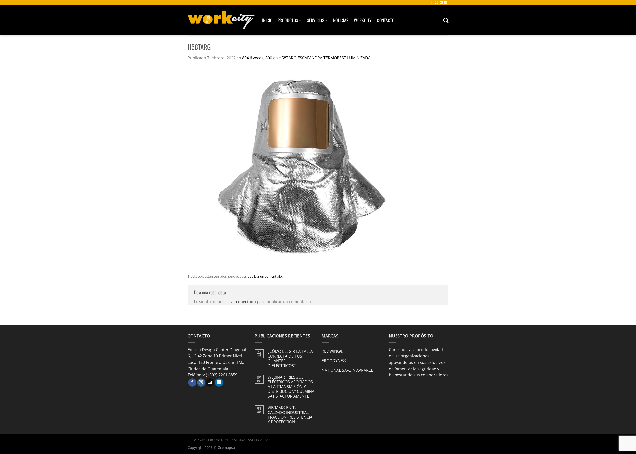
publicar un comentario (264, 276)
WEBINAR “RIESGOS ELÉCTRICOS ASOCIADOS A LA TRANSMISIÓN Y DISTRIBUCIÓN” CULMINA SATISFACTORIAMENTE (291, 387)
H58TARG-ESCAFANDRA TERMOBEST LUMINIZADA (325, 58)
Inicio (267, 20)
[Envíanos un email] (441, 2)
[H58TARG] (299, 166)
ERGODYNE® (334, 360)
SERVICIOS (315, 20)
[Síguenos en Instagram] (436, 2)
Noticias (341, 20)
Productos (288, 20)
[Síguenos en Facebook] (431, 2)
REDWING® (332, 351)
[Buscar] (445, 20)
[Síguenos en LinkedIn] (445, 2)
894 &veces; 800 (257, 58)
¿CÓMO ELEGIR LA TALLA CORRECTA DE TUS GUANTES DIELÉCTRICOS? (290, 358)
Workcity (362, 20)
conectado (246, 301)
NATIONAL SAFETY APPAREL (347, 370)
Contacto (385, 20)
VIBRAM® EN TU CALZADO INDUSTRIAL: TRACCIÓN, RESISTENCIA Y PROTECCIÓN (290, 414)
